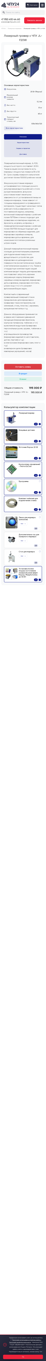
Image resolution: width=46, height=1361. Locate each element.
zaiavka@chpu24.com (10, 22)
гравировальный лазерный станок (19, 297)
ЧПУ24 (3, 28)
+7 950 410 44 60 (10, 19)
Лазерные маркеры (14, 28)
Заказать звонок (34, 20)
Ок (23, 1357)
